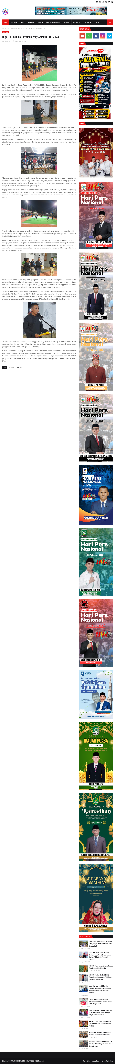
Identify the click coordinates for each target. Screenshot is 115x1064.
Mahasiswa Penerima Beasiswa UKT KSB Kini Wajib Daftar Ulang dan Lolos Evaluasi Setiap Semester (101, 1043)
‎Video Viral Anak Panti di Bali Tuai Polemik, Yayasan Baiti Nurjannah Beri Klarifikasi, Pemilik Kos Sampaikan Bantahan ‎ (100, 989)
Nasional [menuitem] (67, 22)
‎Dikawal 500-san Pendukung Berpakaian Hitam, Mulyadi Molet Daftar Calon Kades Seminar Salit (100, 943)
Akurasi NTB (7, 41)
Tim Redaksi (86, 1061)
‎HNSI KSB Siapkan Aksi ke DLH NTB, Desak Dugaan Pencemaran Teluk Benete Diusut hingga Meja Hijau (100, 977)
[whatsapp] (103, 2)
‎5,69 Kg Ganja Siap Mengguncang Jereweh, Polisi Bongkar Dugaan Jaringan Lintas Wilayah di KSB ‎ (100, 1001)
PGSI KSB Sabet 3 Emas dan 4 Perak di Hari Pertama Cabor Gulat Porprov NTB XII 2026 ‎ (100, 1023)
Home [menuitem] (6, 22)
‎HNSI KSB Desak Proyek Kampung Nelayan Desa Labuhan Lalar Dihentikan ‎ (101, 967)
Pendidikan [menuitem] (87, 22)
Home (4, 28)
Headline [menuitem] (14, 22)
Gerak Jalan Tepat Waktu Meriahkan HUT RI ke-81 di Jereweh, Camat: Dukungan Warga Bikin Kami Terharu (100, 1012)
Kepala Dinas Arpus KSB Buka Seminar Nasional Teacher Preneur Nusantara (100, 1033)
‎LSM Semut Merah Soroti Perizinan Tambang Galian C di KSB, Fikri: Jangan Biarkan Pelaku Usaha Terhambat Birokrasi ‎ (100, 955)
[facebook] (112, 2)
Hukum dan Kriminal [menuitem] (53, 22)
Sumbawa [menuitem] (31, 22)
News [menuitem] (22, 22)
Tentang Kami (95, 1061)
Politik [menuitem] (97, 22)
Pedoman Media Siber (107, 1061)
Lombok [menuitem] (40, 22)
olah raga (11, 28)
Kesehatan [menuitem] (76, 22)
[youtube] (96, 2)
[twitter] (109, 2)
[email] (100, 2)
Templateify (41, 1061)
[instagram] (106, 2)
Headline (11, 367)
